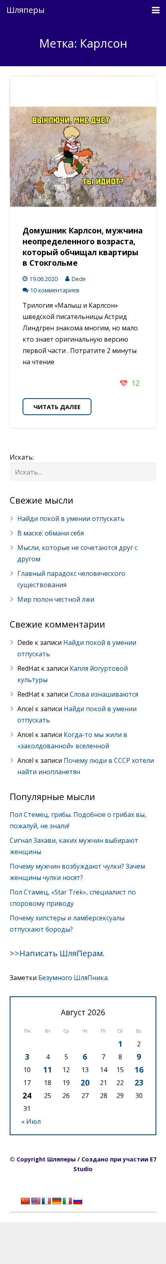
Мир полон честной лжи (55, 599)
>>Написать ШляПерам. (57, 953)
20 (85, 1082)
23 (139, 1082)
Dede (78, 279)
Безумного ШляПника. (73, 977)
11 (47, 1069)
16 (139, 1069)
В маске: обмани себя (50, 533)
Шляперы (25, 9)
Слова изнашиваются (104, 694)
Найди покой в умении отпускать (70, 518)
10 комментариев (54, 290)
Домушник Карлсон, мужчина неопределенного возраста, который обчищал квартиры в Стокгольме (83, 247)
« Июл (31, 1121)
